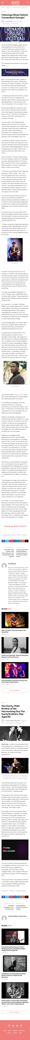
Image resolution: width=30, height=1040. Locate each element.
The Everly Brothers (21, 890)
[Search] (27, 3)
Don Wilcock (9, 21)
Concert (19, 535)
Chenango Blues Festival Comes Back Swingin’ (22, 907)
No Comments (6, 23)
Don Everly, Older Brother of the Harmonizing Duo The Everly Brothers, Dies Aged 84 (8, 553)
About (20, 1033)
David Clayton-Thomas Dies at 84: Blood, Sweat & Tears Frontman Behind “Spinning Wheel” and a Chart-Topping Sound (15, 1002)
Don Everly (5, 890)
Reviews (4, 11)
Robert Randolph (19, 394)
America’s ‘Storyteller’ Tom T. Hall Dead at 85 (8, 907)
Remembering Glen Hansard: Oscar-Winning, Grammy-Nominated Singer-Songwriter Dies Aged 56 (14, 948)
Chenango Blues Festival (15, 526)
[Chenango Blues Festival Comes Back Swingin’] (15, 34)
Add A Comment (15, 690)
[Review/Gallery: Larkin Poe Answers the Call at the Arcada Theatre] (15, 670)
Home (4, 1030)
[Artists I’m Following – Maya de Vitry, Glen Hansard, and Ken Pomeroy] (15, 645)
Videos (15, 1033)
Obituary (12, 890)
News (3, 702)
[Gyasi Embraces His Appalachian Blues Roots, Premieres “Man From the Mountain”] (15, 963)
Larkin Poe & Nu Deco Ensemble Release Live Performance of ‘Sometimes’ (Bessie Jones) (22, 553)
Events (10, 1033)
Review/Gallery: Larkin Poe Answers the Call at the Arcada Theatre (14, 681)
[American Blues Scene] (16, 2)
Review (24, 535)
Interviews (22, 1030)
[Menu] (3, 3)
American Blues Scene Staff (13, 720)
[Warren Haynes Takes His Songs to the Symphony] (15, 620)
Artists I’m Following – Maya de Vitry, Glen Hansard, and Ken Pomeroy (15, 656)
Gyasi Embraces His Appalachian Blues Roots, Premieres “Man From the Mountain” (14, 975)
